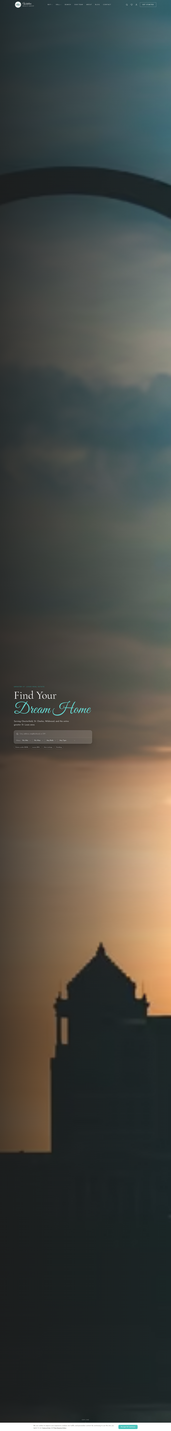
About (89, 4)
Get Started (148, 4)
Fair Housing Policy (60, 1428)
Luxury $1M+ (36, 747)
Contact (107, 4)
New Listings (48, 747)
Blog (97, 4)
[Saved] (131, 5)
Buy (49, 4)
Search (68, 4)
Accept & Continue (128, 1427)
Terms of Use (46, 1428)
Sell (58, 4)
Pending (59, 747)
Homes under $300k (21, 747)
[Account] (136, 5)
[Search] (127, 5)
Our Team (78, 4)
